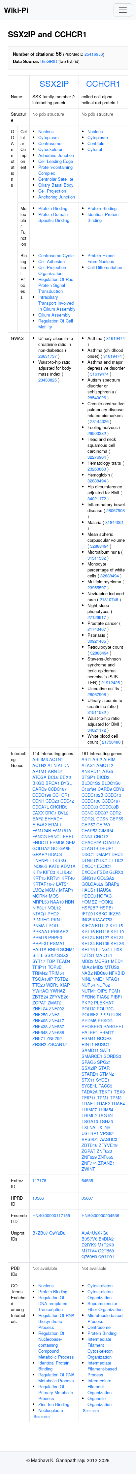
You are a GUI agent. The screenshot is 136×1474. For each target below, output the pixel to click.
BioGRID (48, 61)
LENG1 (103, 949)
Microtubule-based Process (104, 1318)
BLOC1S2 (91, 783)
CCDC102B (92, 795)
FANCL (55, 836)
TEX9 (119, 1092)
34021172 (96, 498)
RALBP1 (90, 1032)
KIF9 (37, 872)
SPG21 (104, 1062)
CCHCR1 (103, 83)
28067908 (115, 510)
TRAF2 (103, 1103)
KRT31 (53, 878)
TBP (51, 961)
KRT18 (102, 931)
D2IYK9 (89, 1245)
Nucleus (46, 131)
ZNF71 (38, 1038)
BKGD (38, 783)
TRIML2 (89, 1115)
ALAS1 (88, 765)
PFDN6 (88, 997)
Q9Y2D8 (57, 1233)
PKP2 (87, 1002)
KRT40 (68, 878)
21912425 (110, 682)
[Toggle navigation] (123, 9)
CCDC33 (90, 807)
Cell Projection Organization (52, 270)
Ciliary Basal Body (56, 185)
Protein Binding (52, 208)
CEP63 (103, 824)
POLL (54, 925)
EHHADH (53, 818)
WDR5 (52, 985)
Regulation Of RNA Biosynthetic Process (56, 1321)
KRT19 (117, 931)
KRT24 (88, 937)
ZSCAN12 (57, 1044)
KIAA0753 (102, 919)
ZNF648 (40, 1032)
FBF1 (68, 836)
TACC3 (105, 1086)
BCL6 (53, 777)
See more (42, 1416)
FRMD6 (57, 842)
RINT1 (88, 1044)
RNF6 (53, 949)
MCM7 (51, 890)
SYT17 (38, 961)
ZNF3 (54, 1014)
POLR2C (105, 1008)
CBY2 (118, 789)
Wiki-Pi (16, 10)
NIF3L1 (39, 908)
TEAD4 (63, 961)
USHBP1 (90, 1133)
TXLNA (88, 1127)
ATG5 (107, 771)
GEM (71, 842)
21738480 (111, 742)
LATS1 (62, 884)
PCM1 (114, 991)
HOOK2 (105, 902)
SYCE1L (89, 1086)
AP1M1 (39, 771)
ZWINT (88, 1169)
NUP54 (88, 985)
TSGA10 (90, 1121)
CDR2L (88, 818)
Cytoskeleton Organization (100, 1294)
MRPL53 (40, 902)
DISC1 (88, 854)
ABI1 (86, 759)
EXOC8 (89, 872)
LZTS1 (88, 955)
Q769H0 (89, 1256)
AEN (52, 765)
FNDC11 (40, 842)
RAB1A (39, 949)
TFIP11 (39, 967)
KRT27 (102, 937)
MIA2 (87, 967)
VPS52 (107, 1133)
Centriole (95, 143)
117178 (39, 1180)
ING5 (86, 919)
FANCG (39, 836)
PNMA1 (39, 925)
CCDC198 (41, 795)
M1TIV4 (89, 1250)
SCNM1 (67, 949)
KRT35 (102, 943)
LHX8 (116, 949)
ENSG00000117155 (51, 1215)
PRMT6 (39, 937)
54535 (87, 1180)
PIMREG (41, 919)
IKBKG (59, 860)
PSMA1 (57, 943)
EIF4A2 (39, 824)
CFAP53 (89, 830)
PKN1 (56, 919)
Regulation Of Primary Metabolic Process (55, 1392)
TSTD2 (61, 979)
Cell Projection (52, 191)
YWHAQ (40, 991)
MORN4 (40, 896)
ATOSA (39, 777)
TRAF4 (118, 1103)
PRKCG (105, 1020)
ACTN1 (56, 759)
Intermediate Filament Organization (99, 1386)
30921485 (96, 641)
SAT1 (105, 1050)
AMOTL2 (104, 765)
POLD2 (88, 1008)
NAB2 (87, 973)
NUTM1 (89, 991)
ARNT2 (55, 771)
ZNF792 (54, 1038)
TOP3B (55, 967)
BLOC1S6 (111, 783)
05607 (87, 1198)
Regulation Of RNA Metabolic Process (56, 1377)
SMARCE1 (92, 1056)
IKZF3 (114, 913)
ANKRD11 (91, 771)
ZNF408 (40, 1020)
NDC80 (101, 973)
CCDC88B (109, 807)
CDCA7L (40, 807)
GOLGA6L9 (92, 884)
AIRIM (109, 759)
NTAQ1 (39, 913)
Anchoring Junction (56, 197)
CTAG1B (90, 848)
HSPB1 (107, 908)
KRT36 (117, 943)
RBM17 (106, 1032)
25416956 (94, 54)
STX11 (88, 1080)
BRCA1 (53, 783)
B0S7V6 (89, 1239)
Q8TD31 (106, 1256)
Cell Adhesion (51, 261)
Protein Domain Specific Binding (53, 217)
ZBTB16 (89, 1145)
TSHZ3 (106, 1121)
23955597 (96, 587)
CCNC (87, 813)
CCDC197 (111, 801)
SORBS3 (112, 1056)
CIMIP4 (106, 830)
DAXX (38, 813)
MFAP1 (66, 890)
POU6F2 (90, 1014)
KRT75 (88, 949)
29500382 (96, 433)
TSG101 (106, 1115)
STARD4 (90, 1074)
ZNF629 (89, 1157)
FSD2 (102, 872)
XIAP (65, 985)
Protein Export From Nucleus (101, 258)
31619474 (115, 338)
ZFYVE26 (59, 997)
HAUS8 (104, 890)
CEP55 (116, 818)
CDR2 (115, 813)
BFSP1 (88, 777)
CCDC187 (57, 789)
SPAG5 (89, 1062)
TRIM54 (56, 973)
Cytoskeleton (50, 149)
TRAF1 (88, 1103)
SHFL (37, 955)
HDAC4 (55, 854)
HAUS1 (89, 890)
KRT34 (88, 943)
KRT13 (101, 925)
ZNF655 (105, 1157)
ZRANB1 (106, 1163)
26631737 (47, 356)
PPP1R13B (110, 1014)
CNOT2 (101, 836)
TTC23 (38, 985)
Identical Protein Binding (103, 217)
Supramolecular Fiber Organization (104, 1306)
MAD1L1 (104, 955)
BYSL (66, 783)
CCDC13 (113, 795)
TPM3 (115, 1097)
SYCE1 (103, 1080)
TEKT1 (106, 1092)
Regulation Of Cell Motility (55, 324)
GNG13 (89, 878)
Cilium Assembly (54, 315)
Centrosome (49, 143)
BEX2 (65, 777)
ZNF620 (104, 1151)
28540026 (96, 397)
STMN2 (106, 1074)
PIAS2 (103, 997)
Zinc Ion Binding (53, 1404)
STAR (104, 1068)
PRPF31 (40, 943)
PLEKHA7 (104, 1002)
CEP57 (88, 824)
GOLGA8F (61, 848)
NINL (86, 979)
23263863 (96, 469)
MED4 (117, 961)
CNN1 (87, 836)
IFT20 (87, 913)
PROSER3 (92, 1026)
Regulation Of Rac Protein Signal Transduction (55, 285)
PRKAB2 (59, 931)
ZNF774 (89, 1163)
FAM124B (41, 830)
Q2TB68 (106, 1250)
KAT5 (54, 866)
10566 (38, 1198)
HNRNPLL (42, 860)
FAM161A (61, 830)
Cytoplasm (48, 137)
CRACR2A (92, 842)
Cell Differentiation (104, 267)
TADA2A (90, 1092)
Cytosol (94, 149)
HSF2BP (90, 908)
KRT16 (88, 931)
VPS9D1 (90, 1139)
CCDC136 (91, 801)
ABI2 (97, 759)
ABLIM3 (40, 759)
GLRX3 (116, 872)
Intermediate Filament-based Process (102, 1369)
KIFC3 (49, 872)
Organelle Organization (99, 1401)
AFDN (63, 765)
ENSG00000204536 (100, 1215)
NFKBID (117, 973)
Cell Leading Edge (55, 161)
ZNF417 (56, 1020)
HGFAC (104, 896)
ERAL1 (55, 824)
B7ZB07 (40, 1233)
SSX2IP (54, 83)
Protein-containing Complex (55, 170)
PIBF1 (117, 997)
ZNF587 (56, 1026)
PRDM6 (89, 1020)
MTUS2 (112, 967)
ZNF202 (56, 1008)
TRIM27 (89, 1109)
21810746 (109, 599)
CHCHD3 (58, 807)
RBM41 (89, 1038)
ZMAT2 (54, 1002)
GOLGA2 (41, 848)
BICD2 (103, 777)
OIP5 (102, 991)
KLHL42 (64, 872)
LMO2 (38, 890)
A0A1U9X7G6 (95, 1233)
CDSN (102, 818)
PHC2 (53, 913)
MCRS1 (102, 961)
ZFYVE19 (108, 1145)
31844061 (114, 522)
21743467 (96, 629)
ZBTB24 (40, 997)
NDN (69, 902)
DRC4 (117, 854)
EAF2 (37, 818)
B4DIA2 (106, 1239)
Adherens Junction (56, 155)
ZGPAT (39, 1002)
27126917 (96, 617)
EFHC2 (116, 860)
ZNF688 (56, 1032)
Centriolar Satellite (55, 179)
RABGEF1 (113, 1026)
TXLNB (104, 1127)
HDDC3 (89, 896)
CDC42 (67, 801)
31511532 (96, 558)
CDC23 (52, 801)
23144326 (99, 421)
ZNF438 (40, 1026)
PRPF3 (55, 937)
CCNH (38, 801)
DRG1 (51, 813)
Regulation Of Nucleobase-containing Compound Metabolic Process (56, 1345)
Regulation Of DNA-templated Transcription (52, 1303)
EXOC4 (89, 866)
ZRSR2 (39, 1044)
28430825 (47, 380)
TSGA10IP (42, 979)
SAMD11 (90, 1050)
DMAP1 (102, 854)
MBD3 (87, 961)
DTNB (87, 860)
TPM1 (103, 1097)
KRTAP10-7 (43, 884)
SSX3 (62, 955)
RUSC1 (102, 1044)
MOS (54, 896)
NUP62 (103, 985)
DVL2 (63, 813)
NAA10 (57, 902)
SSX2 (50, 955)
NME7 (98, 979)
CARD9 (39, 789)
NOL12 (54, 908)
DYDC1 (101, 860)
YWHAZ (57, 991)
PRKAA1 (41, 931)
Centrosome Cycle (56, 255)
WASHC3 (108, 1139)
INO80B (40, 866)
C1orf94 (89, 789)
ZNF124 (40, 1008)
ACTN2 (39, 765)
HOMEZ (89, 902)
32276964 (96, 457)
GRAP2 (39, 854)
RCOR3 (104, 1038)
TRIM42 (40, 973)
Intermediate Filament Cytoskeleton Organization (100, 1348)
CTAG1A (111, 842)
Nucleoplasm (50, 1410)
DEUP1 (107, 848)
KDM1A (68, 866)
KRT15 (39, 878)
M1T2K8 (106, 1245)
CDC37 (101, 813)
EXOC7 (104, 866)
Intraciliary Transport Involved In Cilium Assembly (57, 303)
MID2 (98, 967)
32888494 (96, 480)
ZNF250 (40, 1014)
